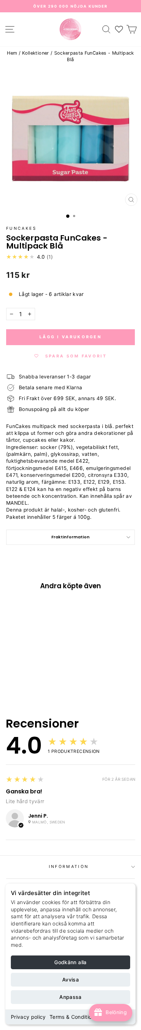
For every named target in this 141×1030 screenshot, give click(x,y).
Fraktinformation (70, 537)
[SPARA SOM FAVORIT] (15, 640)
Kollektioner (35, 53)
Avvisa (70, 979)
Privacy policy (28, 1017)
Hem (12, 53)
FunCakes (21, 228)
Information (69, 866)
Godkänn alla (70, 962)
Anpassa (70, 997)
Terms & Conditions (73, 1017)
